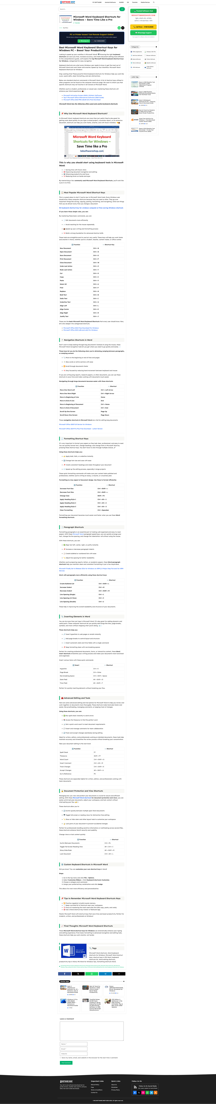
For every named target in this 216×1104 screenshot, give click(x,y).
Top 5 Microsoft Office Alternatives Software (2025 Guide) (83, 97)
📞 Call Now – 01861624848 (143, 27)
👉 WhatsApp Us (84, 41)
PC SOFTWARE (97, 2)
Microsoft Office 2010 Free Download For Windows (81, 328)
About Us (114, 1084)
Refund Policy (95, 1084)
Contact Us (94, 1092)
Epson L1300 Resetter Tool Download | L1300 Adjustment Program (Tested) (147, 84)
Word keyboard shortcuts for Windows (114, 967)
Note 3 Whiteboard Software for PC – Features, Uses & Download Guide (73, 989)
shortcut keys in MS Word (86, 967)
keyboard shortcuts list (80, 965)
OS (128, 2)
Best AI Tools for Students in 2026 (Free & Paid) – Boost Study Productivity (95, 989)
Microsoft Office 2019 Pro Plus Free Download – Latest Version (81, 429)
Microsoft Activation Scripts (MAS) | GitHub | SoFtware (82, 95)
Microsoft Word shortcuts (82, 798)
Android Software (110, 2)
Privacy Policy (115, 1090)
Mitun (66, 27)
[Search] (122, 9)
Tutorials (134, 2)
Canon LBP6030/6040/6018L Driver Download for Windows (116, 988)
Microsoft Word (78, 534)
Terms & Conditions (96, 1090)
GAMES (121, 2)
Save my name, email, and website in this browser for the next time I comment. (90, 1058)
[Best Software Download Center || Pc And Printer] (67, 2)
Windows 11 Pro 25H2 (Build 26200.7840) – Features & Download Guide (72, 1002)
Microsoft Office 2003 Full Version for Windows (75, 424)
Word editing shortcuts (98, 967)
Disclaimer (114, 1087)
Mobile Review (145, 2)
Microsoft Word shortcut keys (93, 965)
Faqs (92, 1087)
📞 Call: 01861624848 (98, 41)
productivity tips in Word (74, 967)
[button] (153, 2)
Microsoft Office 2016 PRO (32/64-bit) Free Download (81, 100)
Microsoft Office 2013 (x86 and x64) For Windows (80, 330)
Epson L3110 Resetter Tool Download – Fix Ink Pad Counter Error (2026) (147, 130)
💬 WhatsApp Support (143, 33)
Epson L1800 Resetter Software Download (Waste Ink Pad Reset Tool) (147, 93)
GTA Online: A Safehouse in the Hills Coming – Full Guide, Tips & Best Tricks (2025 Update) (117, 1003)
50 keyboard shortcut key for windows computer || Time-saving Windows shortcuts (91, 208)
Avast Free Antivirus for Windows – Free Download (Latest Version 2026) (147, 120)
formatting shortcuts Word (67, 965)
